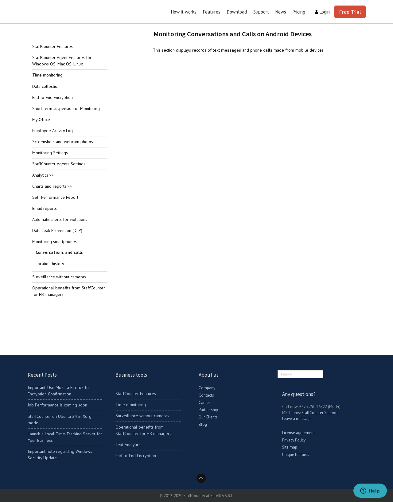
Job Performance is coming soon (57, 405)
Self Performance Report (55, 197)
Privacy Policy (293, 440)
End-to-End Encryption (52, 97)
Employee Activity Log (52, 130)
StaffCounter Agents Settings (58, 164)
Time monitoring (47, 75)
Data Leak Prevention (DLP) (57, 230)
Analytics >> (43, 175)
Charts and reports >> (52, 186)
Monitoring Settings (50, 152)
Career (204, 402)
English (286, 374)
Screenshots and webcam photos (62, 141)
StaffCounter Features (52, 46)
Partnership (208, 409)
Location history (50, 263)
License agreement (298, 432)
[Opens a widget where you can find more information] (370, 491)
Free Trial (350, 11)
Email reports (44, 208)
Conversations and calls (59, 252)
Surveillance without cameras (59, 277)
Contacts (206, 395)
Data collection (46, 86)
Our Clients (208, 417)
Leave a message (297, 418)
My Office (41, 119)
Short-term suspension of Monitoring (66, 108)
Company (207, 387)
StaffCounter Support (320, 412)
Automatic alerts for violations (59, 219)
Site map (289, 447)
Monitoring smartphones (54, 241)
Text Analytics (128, 444)
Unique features (295, 454)
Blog (203, 424)
